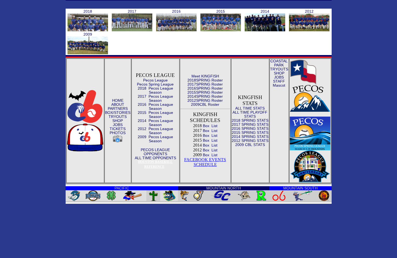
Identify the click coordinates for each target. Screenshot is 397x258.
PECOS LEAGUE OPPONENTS (155, 152)
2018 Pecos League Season (155, 90)
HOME (117, 100)
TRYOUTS (118, 116)
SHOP (117, 120)
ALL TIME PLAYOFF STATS (250, 114)
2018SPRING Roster (205, 80)
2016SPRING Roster (205, 88)
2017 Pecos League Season (155, 98)
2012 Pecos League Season (155, 131)
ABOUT (117, 104)
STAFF (279, 81)
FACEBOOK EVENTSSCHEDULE (205, 162)
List (213, 126)
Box (205, 126)
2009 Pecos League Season (155, 139)
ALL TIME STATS (250, 108)
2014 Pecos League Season (155, 122)
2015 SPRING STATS (250, 132)
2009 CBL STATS (250, 144)
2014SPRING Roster (205, 96)
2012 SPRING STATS (250, 140)
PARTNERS (118, 108)
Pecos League (155, 80)
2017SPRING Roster (205, 84)
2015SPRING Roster (205, 92)
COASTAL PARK (279, 63)
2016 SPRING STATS (250, 128)
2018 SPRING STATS (250, 120)
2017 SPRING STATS (250, 124)
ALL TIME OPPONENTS (155, 158)
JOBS (118, 125)
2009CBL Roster (205, 104)
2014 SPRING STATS (250, 136)
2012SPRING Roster (205, 100)
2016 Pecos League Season (155, 106)
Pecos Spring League (155, 84)
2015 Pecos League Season (155, 114)
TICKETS (118, 129)
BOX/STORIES (117, 112)
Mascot (279, 85)
